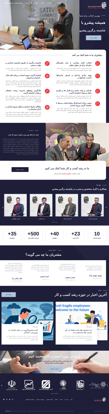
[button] (3, 207)
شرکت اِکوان (8, 411)
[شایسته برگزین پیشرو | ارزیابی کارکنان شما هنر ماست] (97, 5)
